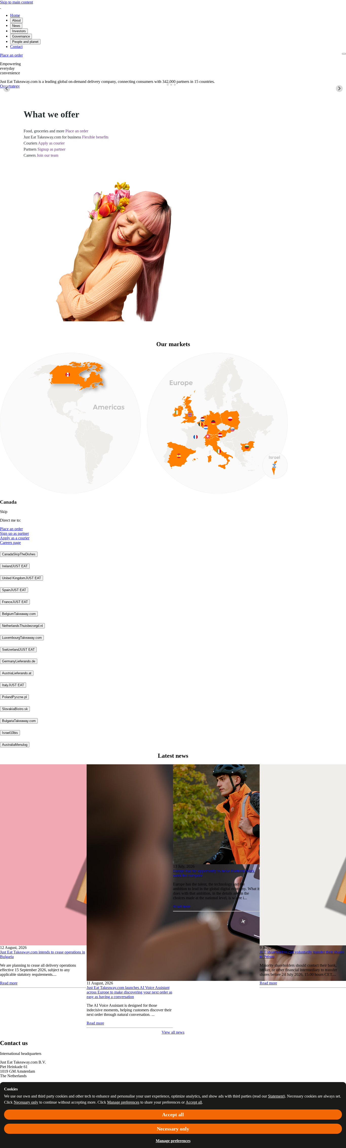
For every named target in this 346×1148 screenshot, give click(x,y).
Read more (8, 983)
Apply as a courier (14, 538)
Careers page (10, 542)
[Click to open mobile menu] (344, 54)
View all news (173, 1032)
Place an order (11, 529)
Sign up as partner (14, 533)
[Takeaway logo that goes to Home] (0, 7)
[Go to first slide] (339, 88)
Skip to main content (16, 2)
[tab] (168, 85)
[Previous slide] (6, 88)
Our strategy (10, 86)
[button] (18, 554)
